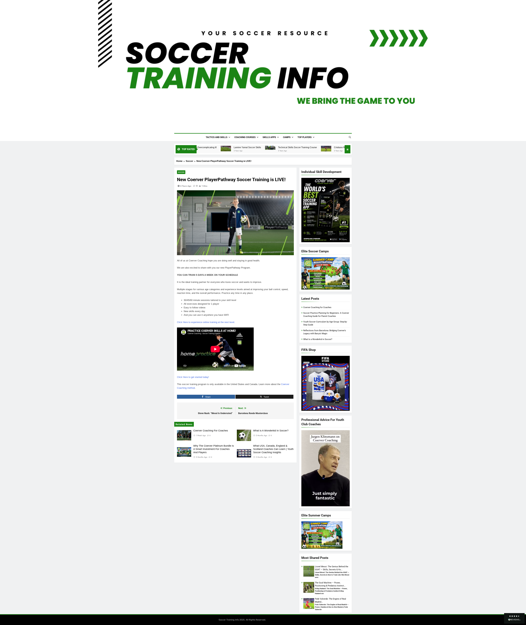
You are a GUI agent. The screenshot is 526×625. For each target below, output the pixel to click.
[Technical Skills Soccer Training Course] (262, 148)
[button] (514, 618)
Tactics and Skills (216, 137)
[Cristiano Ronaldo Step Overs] (317, 148)
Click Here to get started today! (193, 377)
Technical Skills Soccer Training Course (289, 147)
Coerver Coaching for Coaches (210, 430)
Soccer (181, 172)
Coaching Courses (245, 137)
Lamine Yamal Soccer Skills (238, 147)
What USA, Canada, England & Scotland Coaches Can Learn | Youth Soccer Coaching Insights (273, 449)
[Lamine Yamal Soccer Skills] (217, 148)
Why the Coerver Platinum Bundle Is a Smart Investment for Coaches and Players (213, 449)
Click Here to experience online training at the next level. (206, 322)
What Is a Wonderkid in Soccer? (270, 430)
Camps (287, 137)
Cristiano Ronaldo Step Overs (340, 147)
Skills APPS (269, 137)
